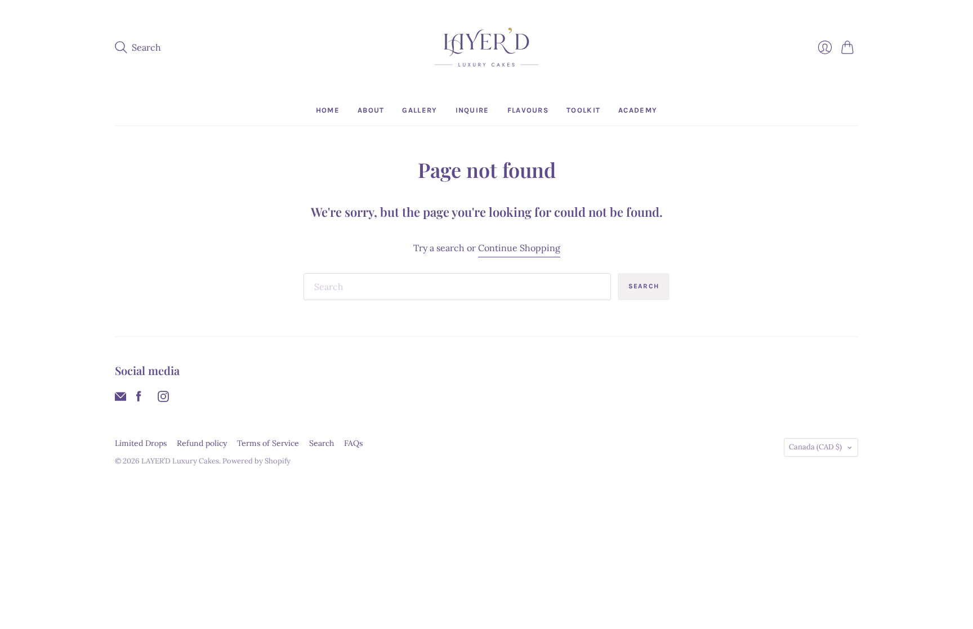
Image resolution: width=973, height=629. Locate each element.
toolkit (583, 110)
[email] (120, 398)
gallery (419, 110)
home (328, 110)
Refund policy (202, 443)
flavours (527, 110)
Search (643, 286)
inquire (472, 110)
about (371, 110)
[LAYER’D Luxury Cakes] (486, 47)
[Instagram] (163, 398)
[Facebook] (138, 398)
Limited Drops (141, 443)
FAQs (353, 443)
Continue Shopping (519, 247)
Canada (815, 447)
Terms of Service (268, 443)
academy (637, 110)
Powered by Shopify (256, 461)
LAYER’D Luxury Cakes (180, 461)
